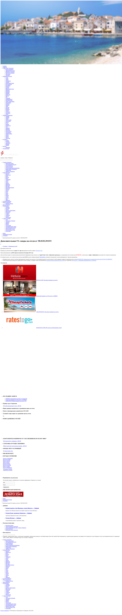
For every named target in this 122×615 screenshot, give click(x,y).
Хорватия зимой (9, 166)
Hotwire (7, 95)
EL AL (7, 123)
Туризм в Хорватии (7, 162)
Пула (7, 192)
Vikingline (8, 147)
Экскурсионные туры (10, 230)
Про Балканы (6, 205)
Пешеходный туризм (10, 228)
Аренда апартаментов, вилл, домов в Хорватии (16, 527)
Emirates (7, 124)
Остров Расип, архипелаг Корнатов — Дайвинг (19, 513)
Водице (7, 177)
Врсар (7, 178)
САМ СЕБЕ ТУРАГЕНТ (8, 68)
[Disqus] (61, 345)
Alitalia (7, 118)
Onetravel (8, 103)
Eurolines (7, 141)
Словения (8, 215)
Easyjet (7, 122)
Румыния (8, 212)
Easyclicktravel (9, 84)
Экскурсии (8, 74)
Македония (8, 211)
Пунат (7, 193)
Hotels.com (8, 94)
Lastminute (8, 98)
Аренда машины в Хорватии (12, 526)
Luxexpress (8, 142)
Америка (7, 222)
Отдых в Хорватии (5, 610)
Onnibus (7, 145)
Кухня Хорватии (9, 165)
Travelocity (8, 111)
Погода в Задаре (6, 460)
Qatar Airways (8, 131)
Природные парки (10, 163)
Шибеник (8, 200)
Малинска (8, 185)
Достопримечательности (11, 164)
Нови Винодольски (10, 187)
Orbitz (7, 106)
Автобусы (5, 139)
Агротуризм (8, 225)
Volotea (7, 134)
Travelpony (8, 113)
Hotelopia (8, 92)
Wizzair (7, 136)
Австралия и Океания (10, 220)
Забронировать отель (10, 70)
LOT (7, 126)
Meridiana (8, 129)
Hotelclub (8, 90)
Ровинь (7, 195)
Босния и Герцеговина (10, 210)
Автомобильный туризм (11, 226)
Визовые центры (9, 203)
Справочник (8, 170)
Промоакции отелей (7, 76)
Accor (7, 77)
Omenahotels (8, 102)
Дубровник (8, 179)
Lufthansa (8, 128)
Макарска (8, 184)
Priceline (7, 108)
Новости (5, 67)
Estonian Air (8, 125)
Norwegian (8, 130)
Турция (7, 216)
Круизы (4, 146)
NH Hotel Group (9, 100)
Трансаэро (8, 138)
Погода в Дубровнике (8, 458)
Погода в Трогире (7, 465)
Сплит (7, 196)
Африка (7, 223)
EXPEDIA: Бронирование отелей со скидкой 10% (16, 398)
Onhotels (7, 105)
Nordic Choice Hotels (10, 101)
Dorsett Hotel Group (10, 83)
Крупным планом (9, 525)
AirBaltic (7, 116)
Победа (7, 137)
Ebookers (7, 86)
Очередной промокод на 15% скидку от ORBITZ (16, 399)
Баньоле (7, 173)
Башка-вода (8, 174)
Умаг (7, 199)
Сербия (7, 213)
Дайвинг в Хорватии (10, 171)
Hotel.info (8, 91)
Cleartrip (7, 82)
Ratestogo (8, 109)
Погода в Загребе (7, 459)
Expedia (7, 87)
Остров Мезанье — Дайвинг (13, 518)
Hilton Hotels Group (10, 89)
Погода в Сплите (6, 464)
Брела (7, 176)
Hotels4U (7, 93)
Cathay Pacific (8, 119)
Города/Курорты (6, 172)
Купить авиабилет (9, 69)
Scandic (7, 110)
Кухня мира (8, 231)
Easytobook (8, 85)
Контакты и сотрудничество (12, 530)
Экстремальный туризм (11, 227)
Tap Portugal (8, 132)
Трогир (7, 197)
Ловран (7, 183)
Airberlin (7, 117)
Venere (7, 114)
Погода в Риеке (6, 463)
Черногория (8, 217)
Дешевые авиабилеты (7, 115)
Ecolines (7, 140)
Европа (7, 224)
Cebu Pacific (8, 121)
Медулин (8, 186)
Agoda (7, 78)
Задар (7, 181)
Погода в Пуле (6, 461)
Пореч (7, 191)
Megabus (7, 144)
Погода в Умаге (6, 466)
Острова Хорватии (7, 201)
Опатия (7, 189)
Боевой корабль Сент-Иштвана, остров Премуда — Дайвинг (22, 508)
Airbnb (7, 79)
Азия (7, 219)
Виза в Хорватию (7, 202)
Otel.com (7, 107)
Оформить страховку (10, 71)
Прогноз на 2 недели (7, 470)
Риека (7, 194)
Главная (4, 66)
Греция (7, 209)
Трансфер (8, 75)
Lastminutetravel (9, 99)
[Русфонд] (13, 496)
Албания (7, 207)
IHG (6, 97)
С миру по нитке (6, 218)
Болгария (8, 208)
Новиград (8, 188)
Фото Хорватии (6, 204)
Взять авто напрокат (10, 72)
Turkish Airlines (9, 133)
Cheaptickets (8, 80)
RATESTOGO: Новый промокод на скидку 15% (16, 401)
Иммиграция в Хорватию (11, 169)
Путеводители (6, 148)
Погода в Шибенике (7, 467)
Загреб (7, 180)
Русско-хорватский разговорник (13, 168)
